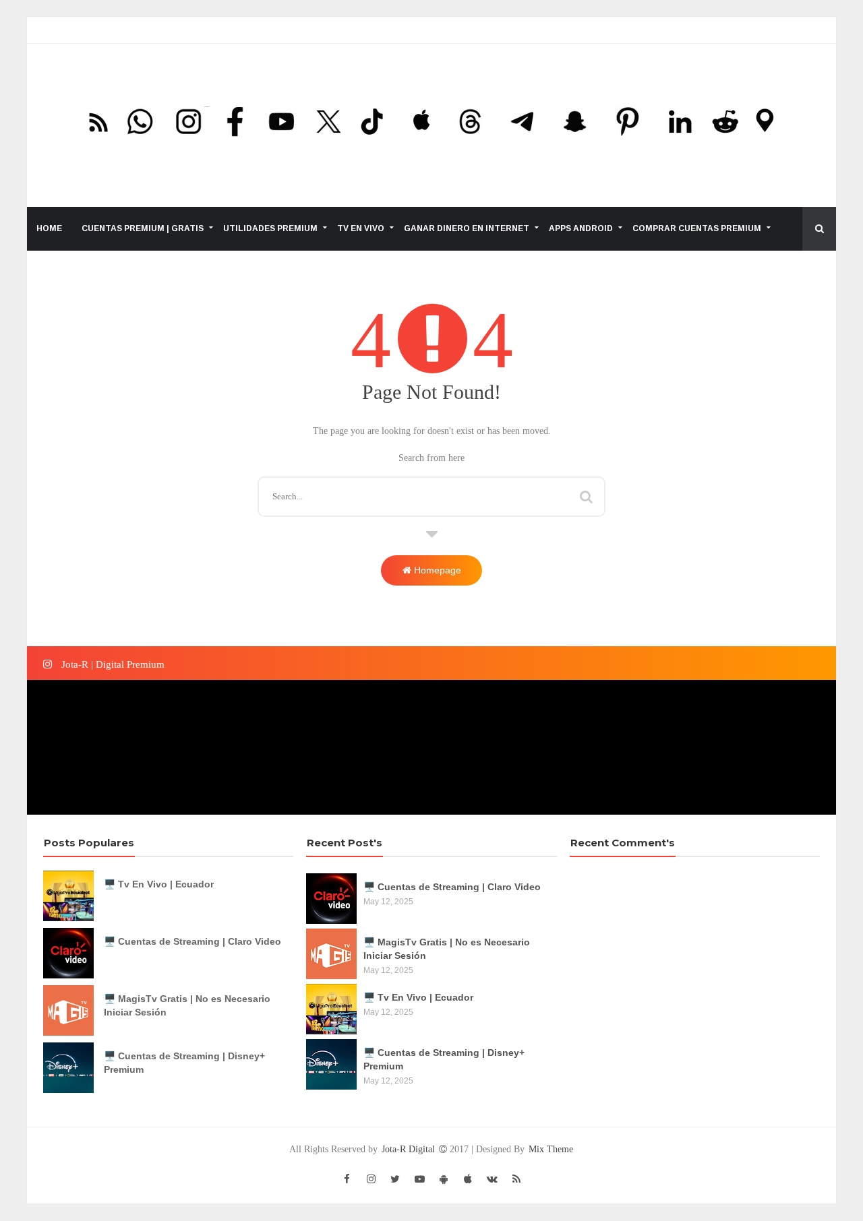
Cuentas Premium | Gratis (143, 228)
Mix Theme (551, 1149)
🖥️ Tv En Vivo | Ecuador (159, 884)
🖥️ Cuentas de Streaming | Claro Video (192, 941)
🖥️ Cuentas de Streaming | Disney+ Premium (184, 1063)
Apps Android (581, 228)
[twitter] (395, 1179)
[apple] (468, 1179)
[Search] (586, 494)
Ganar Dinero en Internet (466, 228)
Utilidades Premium (270, 228)
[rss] (516, 1179)
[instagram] (371, 1179)
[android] (444, 1179)
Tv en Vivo (360, 228)
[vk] (492, 1179)
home (49, 228)
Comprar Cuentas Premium (696, 228)
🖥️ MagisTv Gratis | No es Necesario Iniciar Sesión (187, 1005)
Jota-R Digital (410, 1149)
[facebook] (346, 1179)
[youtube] (419, 1179)
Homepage (436, 570)
